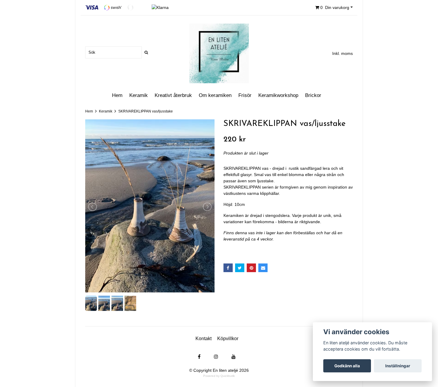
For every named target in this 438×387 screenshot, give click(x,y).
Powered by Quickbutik (219, 375)
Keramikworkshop (278, 95)
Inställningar (397, 365)
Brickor (313, 95)
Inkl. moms (342, 53)
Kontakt (203, 338)
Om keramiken (215, 95)
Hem (117, 95)
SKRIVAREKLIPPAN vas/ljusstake (145, 111)
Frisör (244, 95)
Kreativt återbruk (173, 95)
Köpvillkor (227, 338)
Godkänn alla (347, 365)
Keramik (138, 95)
